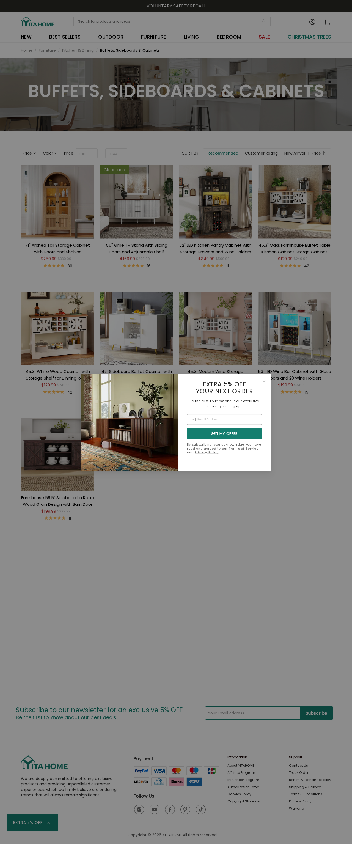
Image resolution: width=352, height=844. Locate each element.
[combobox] (224, 419)
